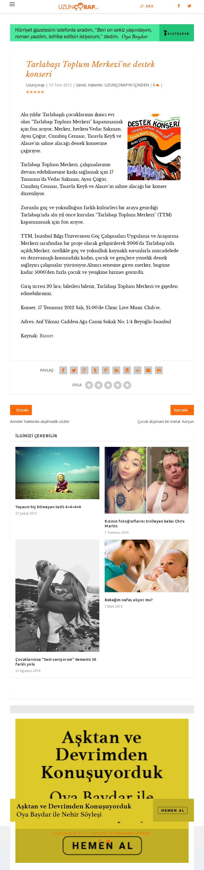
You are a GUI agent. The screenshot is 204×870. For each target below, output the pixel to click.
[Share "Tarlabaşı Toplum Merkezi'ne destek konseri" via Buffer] (127, 370)
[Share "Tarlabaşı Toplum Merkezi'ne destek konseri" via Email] (148, 370)
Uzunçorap (35, 84)
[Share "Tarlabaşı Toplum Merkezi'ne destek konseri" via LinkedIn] (116, 370)
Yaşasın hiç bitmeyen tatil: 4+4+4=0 (48, 507)
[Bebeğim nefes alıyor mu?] (147, 566)
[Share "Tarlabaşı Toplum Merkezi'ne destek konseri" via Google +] (84, 370)
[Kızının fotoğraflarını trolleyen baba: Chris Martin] (147, 480)
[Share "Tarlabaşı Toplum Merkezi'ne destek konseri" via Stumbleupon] (137, 370)
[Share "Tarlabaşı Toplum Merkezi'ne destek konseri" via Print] (159, 370)
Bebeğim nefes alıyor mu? (128, 600)
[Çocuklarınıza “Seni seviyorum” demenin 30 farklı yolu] (57, 596)
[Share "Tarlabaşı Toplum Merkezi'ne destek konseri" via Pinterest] (105, 370)
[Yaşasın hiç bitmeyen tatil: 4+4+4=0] (57, 473)
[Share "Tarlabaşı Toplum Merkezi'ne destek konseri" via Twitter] (74, 370)
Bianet (46, 335)
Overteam (123, 833)
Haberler (95, 84)
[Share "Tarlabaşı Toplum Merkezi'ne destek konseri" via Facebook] (63, 370)
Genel (81, 84)
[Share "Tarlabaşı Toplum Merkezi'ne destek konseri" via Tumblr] (95, 370)
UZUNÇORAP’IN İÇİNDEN (127, 84)
